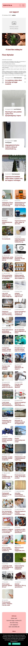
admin (14, 15)
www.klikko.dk (15, 626)
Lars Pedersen (17, 109)
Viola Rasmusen (18, 77)
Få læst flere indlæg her (14, 50)
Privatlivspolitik (16, 643)
